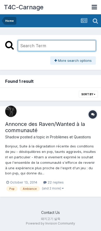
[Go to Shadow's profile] (11, 111)
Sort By (87, 94)
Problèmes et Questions (70, 137)
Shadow (12, 137)
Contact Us (50, 212)
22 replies (55, 182)
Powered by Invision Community (50, 223)
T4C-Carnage (24, 7)
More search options (74, 60)
